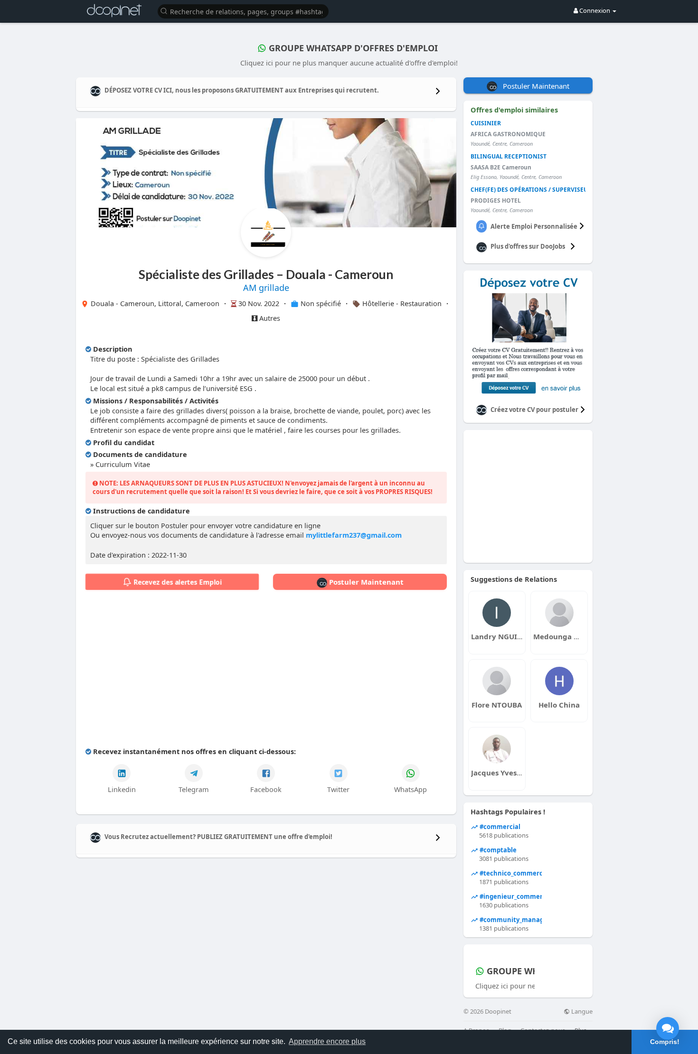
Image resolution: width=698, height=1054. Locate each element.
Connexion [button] (595, 10)
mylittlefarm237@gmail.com (354, 535)
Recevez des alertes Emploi (177, 582)
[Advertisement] (266, 670)
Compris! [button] (664, 1041)
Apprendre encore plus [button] (327, 1041)
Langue (581, 1011)
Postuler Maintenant (365, 582)
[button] (243, 11)
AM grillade (266, 287)
